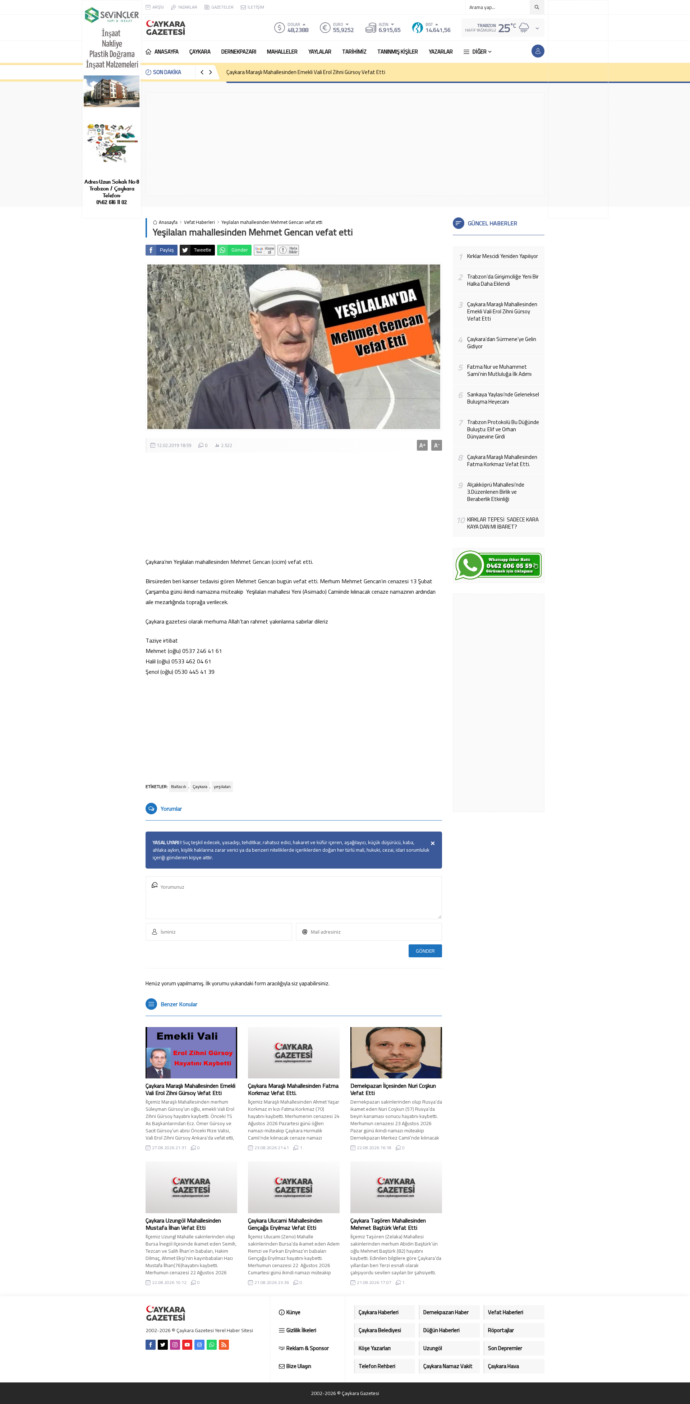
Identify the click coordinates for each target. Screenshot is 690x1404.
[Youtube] (187, 1345)
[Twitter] (163, 1345)
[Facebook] (151, 1345)
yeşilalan (222, 786)
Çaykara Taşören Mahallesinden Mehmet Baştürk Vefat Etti (388, 1224)
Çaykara (200, 786)
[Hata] (288, 250)
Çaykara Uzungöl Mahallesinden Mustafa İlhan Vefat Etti (183, 1224)
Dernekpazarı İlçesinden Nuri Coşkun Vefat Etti (393, 1089)
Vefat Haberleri (199, 222)
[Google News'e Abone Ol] (264, 250)
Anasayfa (168, 222)
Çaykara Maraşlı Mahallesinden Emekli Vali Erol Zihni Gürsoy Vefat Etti (305, 72)
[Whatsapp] (212, 1345)
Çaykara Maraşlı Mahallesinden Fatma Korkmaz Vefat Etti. (293, 1089)
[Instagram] (175, 1345)
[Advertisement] (578, 109)
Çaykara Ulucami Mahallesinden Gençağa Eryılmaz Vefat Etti (285, 1224)
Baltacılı (178, 786)
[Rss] (224, 1345)
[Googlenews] (199, 1345)
